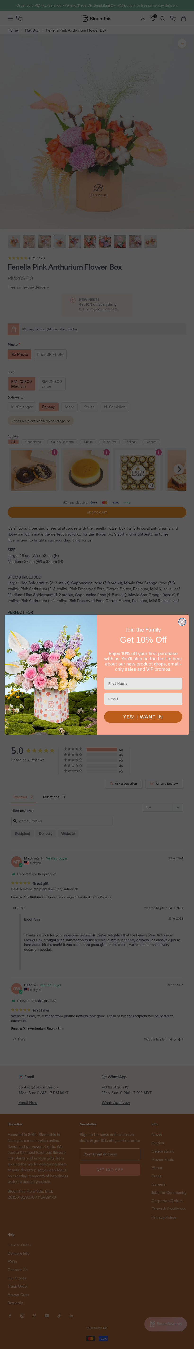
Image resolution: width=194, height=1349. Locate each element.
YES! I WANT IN (143, 716)
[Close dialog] (182, 621)
